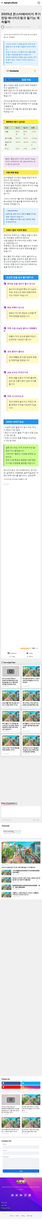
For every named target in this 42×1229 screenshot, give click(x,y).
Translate (18, 833)
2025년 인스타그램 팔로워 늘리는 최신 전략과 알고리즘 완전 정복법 (31, 750)
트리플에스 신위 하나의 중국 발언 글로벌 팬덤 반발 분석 (31, 725)
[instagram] (31, 1087)
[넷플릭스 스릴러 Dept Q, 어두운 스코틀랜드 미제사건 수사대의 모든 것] (6, 894)
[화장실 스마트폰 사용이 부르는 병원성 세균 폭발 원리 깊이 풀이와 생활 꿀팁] (6, 880)
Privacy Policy (5, 1208)
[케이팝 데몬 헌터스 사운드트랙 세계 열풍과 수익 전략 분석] (31, 671)
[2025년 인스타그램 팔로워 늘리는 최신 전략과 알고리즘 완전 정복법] (31, 740)
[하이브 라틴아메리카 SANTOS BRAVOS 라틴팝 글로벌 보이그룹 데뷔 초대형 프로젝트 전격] (10, 671)
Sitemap (3, 1205)
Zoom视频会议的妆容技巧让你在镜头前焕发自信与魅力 (26, 871)
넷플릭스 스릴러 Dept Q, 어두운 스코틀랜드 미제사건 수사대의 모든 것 (26, 893)
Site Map (29, 1216)
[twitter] (31, 1083)
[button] (2, 3)
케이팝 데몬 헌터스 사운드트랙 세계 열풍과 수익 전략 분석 (31, 680)
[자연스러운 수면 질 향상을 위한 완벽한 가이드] (10, 740)
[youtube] (11, 1087)
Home (2, 9)
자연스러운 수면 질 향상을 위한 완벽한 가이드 (10, 749)
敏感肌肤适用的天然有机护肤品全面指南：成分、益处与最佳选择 (26, 886)
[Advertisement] (21, 565)
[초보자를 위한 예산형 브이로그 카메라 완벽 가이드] (10, 695)
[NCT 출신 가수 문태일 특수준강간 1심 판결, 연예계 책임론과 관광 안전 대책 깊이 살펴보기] (10, 716)
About (17, 1216)
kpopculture (10, 2)
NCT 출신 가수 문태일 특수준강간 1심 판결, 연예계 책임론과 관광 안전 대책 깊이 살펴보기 (10, 726)
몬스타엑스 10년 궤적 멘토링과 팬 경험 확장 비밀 (30, 704)
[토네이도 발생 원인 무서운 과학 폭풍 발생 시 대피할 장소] (21, 852)
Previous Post (7, 820)
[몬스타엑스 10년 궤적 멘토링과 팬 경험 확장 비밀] (31, 695)
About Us (4, 1202)
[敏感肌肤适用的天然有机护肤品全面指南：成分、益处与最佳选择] (6, 887)
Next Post (36, 820)
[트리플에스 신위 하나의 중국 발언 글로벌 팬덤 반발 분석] (31, 716)
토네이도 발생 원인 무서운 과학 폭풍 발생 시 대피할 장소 (19, 867)
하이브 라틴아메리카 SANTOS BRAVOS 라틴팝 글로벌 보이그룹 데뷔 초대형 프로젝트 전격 (10, 681)
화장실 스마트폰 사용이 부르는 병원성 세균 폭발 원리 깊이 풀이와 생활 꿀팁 (26, 879)
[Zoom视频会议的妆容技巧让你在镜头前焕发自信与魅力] (6, 872)
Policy (23, 1216)
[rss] (29, 1195)
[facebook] (11, 1083)
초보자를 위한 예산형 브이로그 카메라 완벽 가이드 (10, 704)
